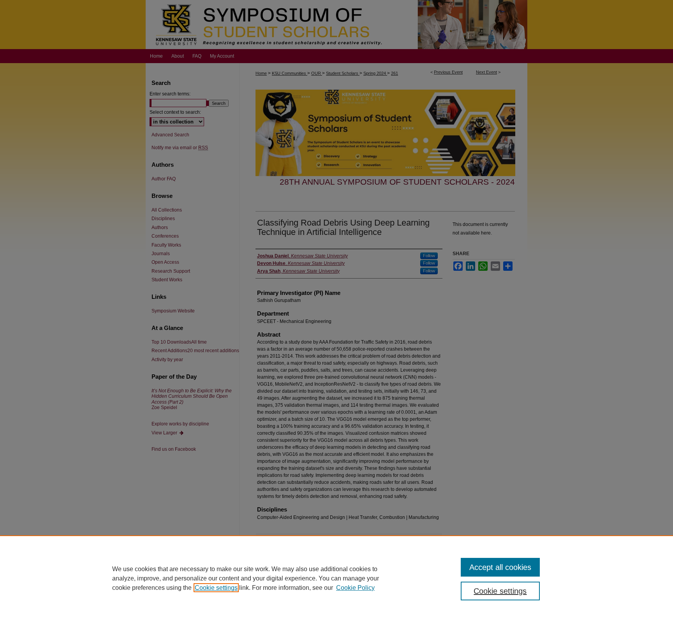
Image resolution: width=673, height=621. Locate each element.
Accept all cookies (500, 567)
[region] (336, 578)
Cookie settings (216, 587)
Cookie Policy (355, 587)
